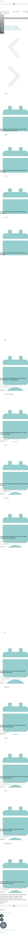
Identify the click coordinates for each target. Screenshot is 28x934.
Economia (6, 13)
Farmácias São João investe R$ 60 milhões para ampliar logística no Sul (11, 28)
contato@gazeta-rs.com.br (7, 929)
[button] (14, 4)
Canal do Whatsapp (5, 912)
